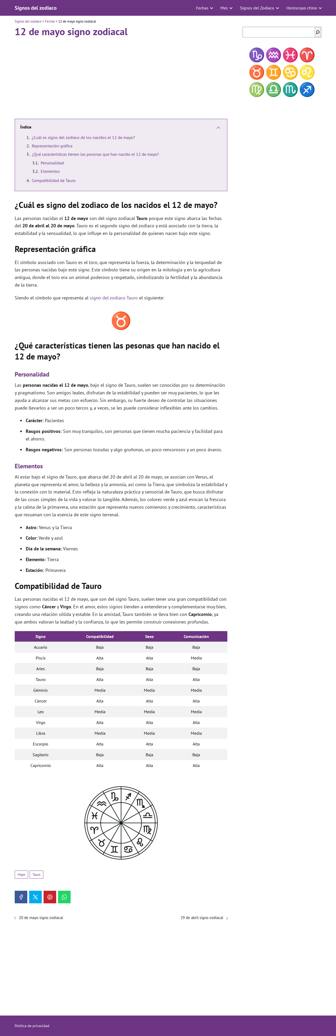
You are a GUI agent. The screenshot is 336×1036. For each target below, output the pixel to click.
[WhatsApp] (64, 897)
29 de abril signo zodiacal (202, 917)
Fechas (202, 7)
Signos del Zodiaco (257, 7)
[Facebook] (21, 897)
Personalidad (52, 162)
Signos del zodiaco (36, 7)
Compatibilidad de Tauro (54, 180)
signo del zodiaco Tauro (114, 298)
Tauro (36, 874)
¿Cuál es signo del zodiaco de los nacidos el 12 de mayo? (83, 137)
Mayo (21, 874)
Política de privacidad (32, 1025)
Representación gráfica (52, 145)
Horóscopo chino (301, 7)
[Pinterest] (50, 897)
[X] (35, 897)
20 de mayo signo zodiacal (41, 917)
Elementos (50, 171)
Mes (224, 7)
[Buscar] (317, 32)
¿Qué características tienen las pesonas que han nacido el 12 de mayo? (95, 154)
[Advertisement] (121, 75)
